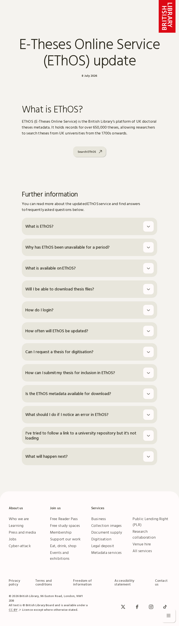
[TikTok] (165, 607)
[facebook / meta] (137, 607)
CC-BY (13, 610)
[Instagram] (151, 607)
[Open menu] (168, 615)
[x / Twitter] (123, 607)
